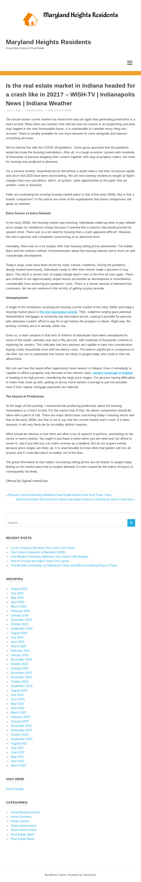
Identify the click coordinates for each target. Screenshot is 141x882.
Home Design (15, 789)
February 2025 (20, 650)
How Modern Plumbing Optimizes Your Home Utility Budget (49, 556)
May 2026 (17, 597)
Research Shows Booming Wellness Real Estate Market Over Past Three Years (60, 495)
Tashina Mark (34, 110)
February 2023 (20, 717)
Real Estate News (60, 110)
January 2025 (20, 655)
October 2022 (19, 734)
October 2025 (19, 624)
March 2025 (18, 646)
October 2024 (19, 664)
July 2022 (17, 747)
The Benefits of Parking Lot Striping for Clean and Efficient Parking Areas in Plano (64, 565)
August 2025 (19, 633)
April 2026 (17, 602)
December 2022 (21, 725)
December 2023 (21, 672)
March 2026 (18, 606)
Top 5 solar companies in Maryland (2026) (38, 552)
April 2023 (17, 708)
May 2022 (17, 756)
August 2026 (19, 588)
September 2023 (21, 686)
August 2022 (19, 743)
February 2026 (20, 610)
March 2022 (18, 765)
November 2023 (21, 677)
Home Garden (20, 821)
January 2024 (20, 668)
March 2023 (18, 712)
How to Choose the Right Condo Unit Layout (40, 561)
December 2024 (21, 659)
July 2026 (17, 593)
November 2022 (21, 730)
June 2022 (18, 752)
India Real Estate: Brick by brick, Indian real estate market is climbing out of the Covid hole (74, 499)
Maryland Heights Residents (48, 41)
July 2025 (17, 637)
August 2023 (19, 690)
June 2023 (18, 699)
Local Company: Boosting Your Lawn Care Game (43, 547)
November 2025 (21, 619)
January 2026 (20, 615)
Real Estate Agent (22, 834)
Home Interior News (24, 830)
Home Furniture (21, 816)
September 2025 (21, 628)
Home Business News (25, 812)
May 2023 (17, 703)
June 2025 (18, 641)
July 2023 (17, 694)
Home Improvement (23, 825)
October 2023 (19, 681)
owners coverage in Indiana (113, 373)
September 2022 (21, 739)
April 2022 (17, 761)
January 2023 (20, 721)
